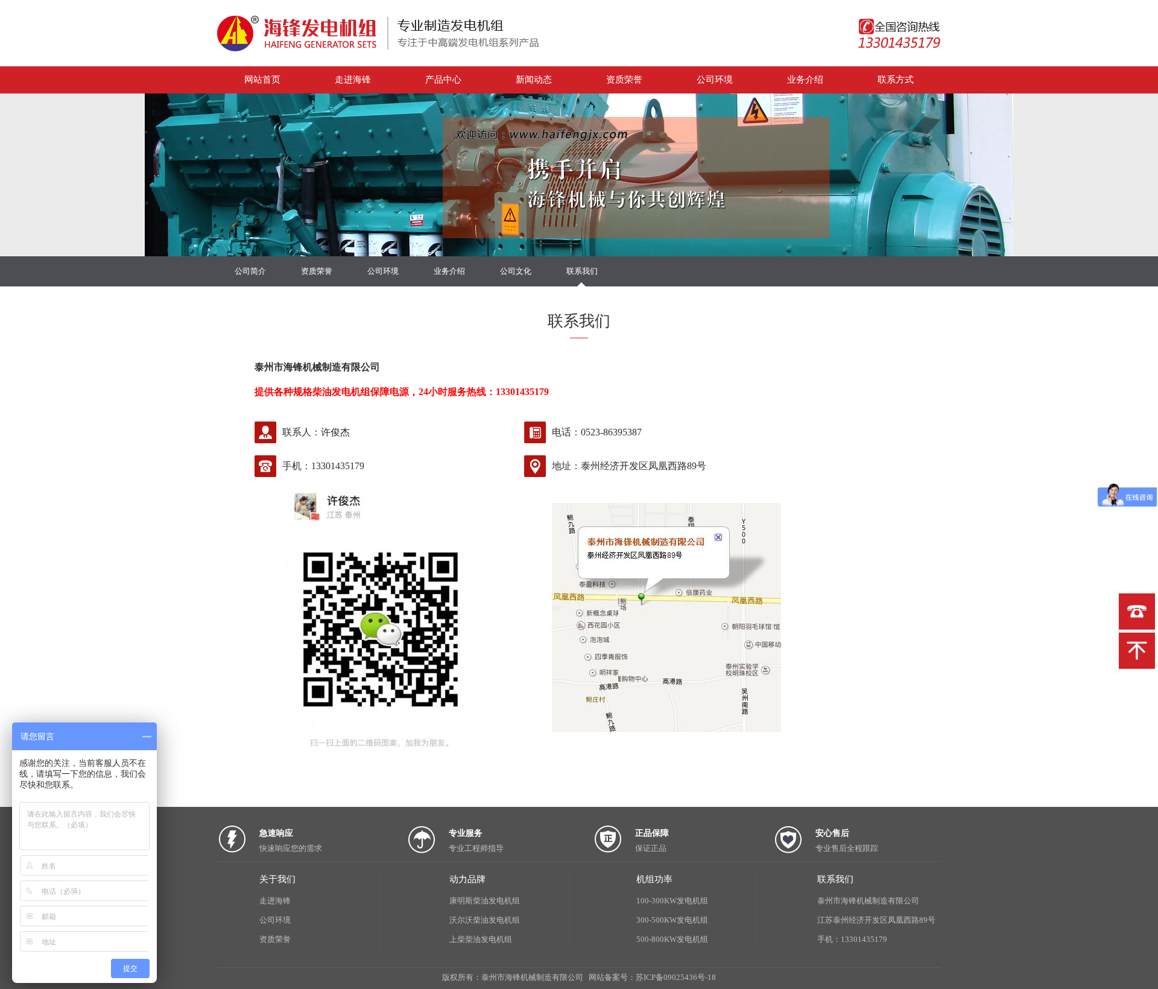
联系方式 (896, 79)
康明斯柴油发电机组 (484, 900)
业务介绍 (805, 79)
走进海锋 (353, 79)
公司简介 (250, 271)
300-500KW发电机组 (672, 919)
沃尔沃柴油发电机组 (484, 919)
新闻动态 (534, 79)
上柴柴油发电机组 (480, 939)
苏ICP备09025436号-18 (676, 977)
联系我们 (582, 271)
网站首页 (262, 79)
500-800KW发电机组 (672, 939)
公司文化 (515, 271)
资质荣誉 (624, 79)
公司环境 (715, 79)
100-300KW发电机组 (672, 900)
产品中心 (443, 79)
